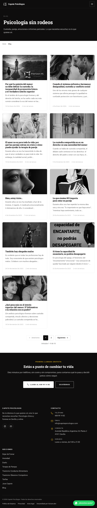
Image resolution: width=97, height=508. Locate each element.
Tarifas (5, 479)
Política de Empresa (9, 504)
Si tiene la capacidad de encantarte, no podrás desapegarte (69, 252)
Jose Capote (7, 484)
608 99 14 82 (60, 416)
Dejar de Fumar (8, 454)
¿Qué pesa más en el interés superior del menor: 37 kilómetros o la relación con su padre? (21, 307)
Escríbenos (64, 384)
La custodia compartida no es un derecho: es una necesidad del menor (70, 143)
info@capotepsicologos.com (66, 423)
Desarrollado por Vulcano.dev (46, 504)
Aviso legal (30, 504)
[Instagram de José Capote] (4, 426)
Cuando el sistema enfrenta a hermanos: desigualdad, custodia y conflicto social (72, 85)
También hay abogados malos (19, 251)
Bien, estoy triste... (13, 198)
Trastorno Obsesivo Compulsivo (15, 475)
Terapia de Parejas (9, 467)
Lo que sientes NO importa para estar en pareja (65, 199)
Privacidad (21, 504)
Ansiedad (6, 458)
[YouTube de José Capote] (11, 426)
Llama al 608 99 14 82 (40, 384)
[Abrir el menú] (92, 4)
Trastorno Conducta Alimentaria (15, 471)
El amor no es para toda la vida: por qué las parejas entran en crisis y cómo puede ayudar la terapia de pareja (23, 145)
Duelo (4, 463)
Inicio (4, 44)
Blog (4, 488)
